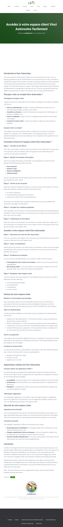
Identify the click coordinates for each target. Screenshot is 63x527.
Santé (9, 6)
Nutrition (16, 6)
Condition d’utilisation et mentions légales (32, 519)
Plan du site (39, 523)
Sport (32, 6)
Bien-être (53, 6)
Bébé (38, 6)
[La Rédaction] (31, 486)
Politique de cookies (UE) (27, 523)
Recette (25, 6)
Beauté (45, 6)
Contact (17, 519)
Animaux (28, 10)
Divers (35, 10)
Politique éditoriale (51, 519)
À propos (9, 519)
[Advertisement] (31, 55)
